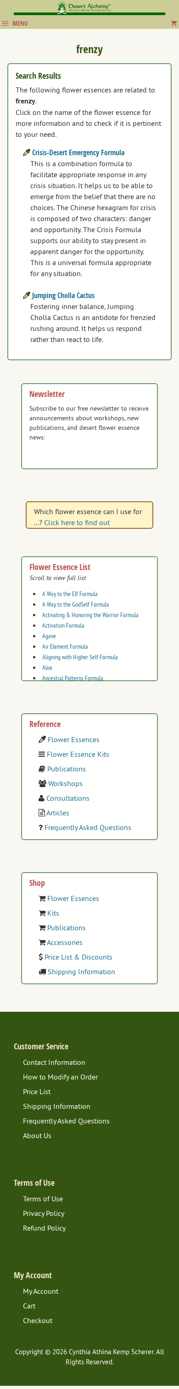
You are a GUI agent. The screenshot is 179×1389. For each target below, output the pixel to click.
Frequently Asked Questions (88, 827)
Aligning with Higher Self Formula (80, 657)
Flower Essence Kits (78, 754)
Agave (49, 636)
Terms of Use (43, 1198)
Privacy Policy (43, 1213)
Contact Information (54, 1062)
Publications (66, 768)
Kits (53, 912)
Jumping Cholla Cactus (63, 295)
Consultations (68, 798)
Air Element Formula (65, 646)
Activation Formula (63, 625)
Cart (29, 1305)
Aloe (47, 667)
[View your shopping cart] (174, 23)
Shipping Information (81, 971)
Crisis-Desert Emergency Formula (78, 152)
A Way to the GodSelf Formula (75, 604)
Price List (36, 1091)
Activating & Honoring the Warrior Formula (90, 615)
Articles (57, 812)
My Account (40, 1291)
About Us (37, 1135)
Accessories (65, 942)
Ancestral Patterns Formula (72, 678)
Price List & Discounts (78, 956)
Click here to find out (77, 522)
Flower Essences (74, 739)
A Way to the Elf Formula (70, 594)
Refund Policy (44, 1227)
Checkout (37, 1320)
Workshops (65, 783)
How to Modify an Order (60, 1076)
